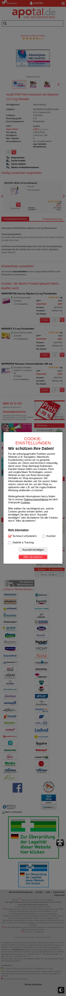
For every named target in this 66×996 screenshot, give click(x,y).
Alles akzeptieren (33, 556)
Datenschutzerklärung (36, 499)
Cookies (25, 502)
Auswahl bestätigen (33, 549)
